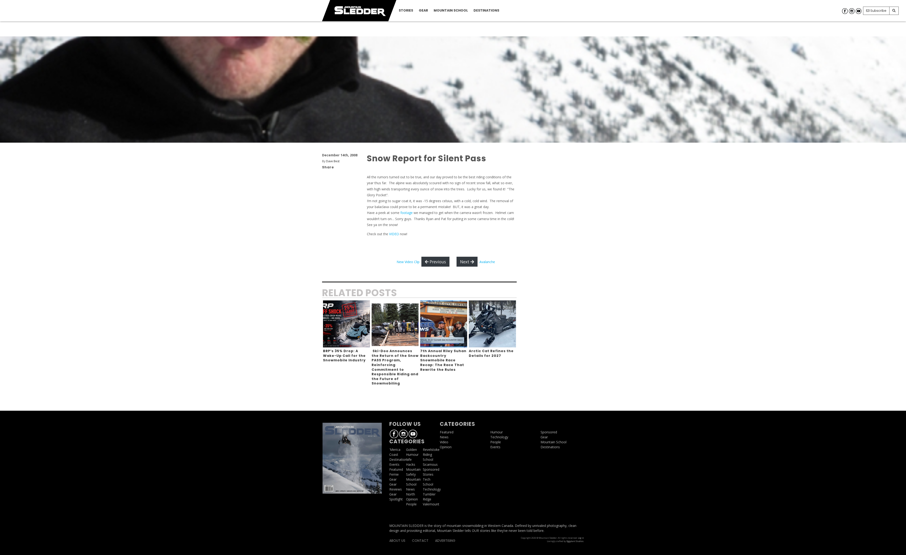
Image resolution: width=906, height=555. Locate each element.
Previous (437, 262)
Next (465, 262)
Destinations (486, 10)
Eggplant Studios (574, 541)
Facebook (845, 11)
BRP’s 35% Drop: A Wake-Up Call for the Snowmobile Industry (344, 356)
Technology (432, 489)
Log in (581, 537)
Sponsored (431, 469)
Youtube (858, 11)
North (410, 494)
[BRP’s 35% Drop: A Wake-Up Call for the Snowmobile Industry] (346, 323)
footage (406, 212)
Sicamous (430, 464)
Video (444, 442)
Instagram (852, 11)
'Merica (394, 449)
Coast (393, 454)
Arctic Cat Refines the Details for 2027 (491, 353)
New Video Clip (408, 262)
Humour (412, 454)
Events (394, 464)
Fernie (394, 474)
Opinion (412, 499)
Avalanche (487, 262)
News (410, 489)
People (411, 504)
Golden (411, 449)
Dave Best (333, 161)
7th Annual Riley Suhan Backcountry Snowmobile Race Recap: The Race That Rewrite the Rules (443, 360)
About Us (397, 540)
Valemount (431, 504)
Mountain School (451, 10)
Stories (406, 10)
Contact (420, 540)
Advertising (445, 540)
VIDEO (394, 234)
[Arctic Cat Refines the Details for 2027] (492, 323)
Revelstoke (431, 449)
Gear (423, 10)
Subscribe (877, 10)
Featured (396, 469)
